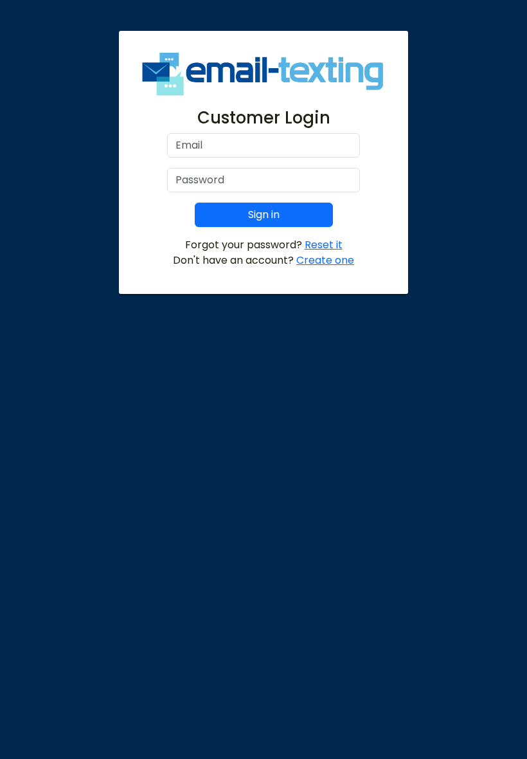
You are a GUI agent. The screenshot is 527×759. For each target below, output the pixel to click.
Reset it (324, 244)
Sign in (264, 214)
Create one (325, 260)
